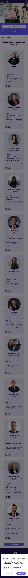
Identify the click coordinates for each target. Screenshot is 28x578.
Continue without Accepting (22, 555)
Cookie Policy (9, 569)
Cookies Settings (9, 573)
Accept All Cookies (21, 573)
